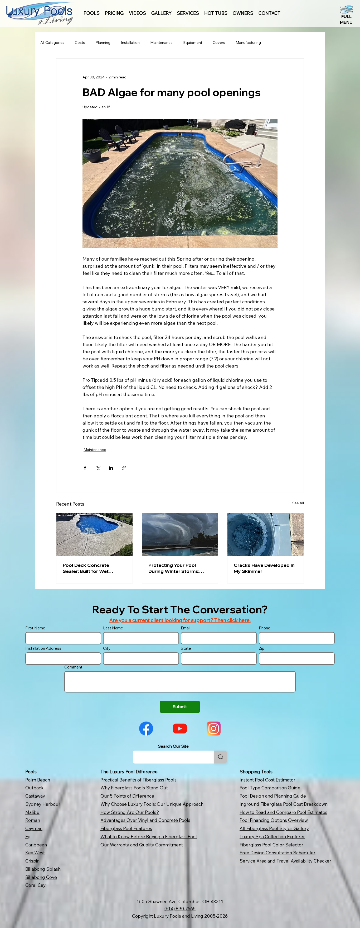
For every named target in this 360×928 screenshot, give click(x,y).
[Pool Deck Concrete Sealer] (94, 534)
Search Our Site (173, 746)
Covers (219, 42)
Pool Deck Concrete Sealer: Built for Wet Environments (86, 568)
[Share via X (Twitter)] (97, 467)
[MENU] (346, 15)
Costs (80, 42)
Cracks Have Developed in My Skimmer (264, 568)
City (106, 648)
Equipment (192, 42)
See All (298, 503)
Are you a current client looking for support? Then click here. (180, 620)
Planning (102, 42)
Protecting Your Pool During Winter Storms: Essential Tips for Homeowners (173, 568)
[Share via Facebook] (84, 467)
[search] (220, 757)
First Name (35, 628)
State (186, 648)
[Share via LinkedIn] (110, 467)
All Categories (52, 42)
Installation (130, 42)
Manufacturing (248, 42)
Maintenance (161, 42)
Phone (264, 628)
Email (185, 628)
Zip (261, 648)
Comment (73, 667)
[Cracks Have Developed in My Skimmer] (265, 534)
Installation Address (43, 648)
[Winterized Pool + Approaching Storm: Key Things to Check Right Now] (180, 534)
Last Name (113, 628)
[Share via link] (123, 467)
